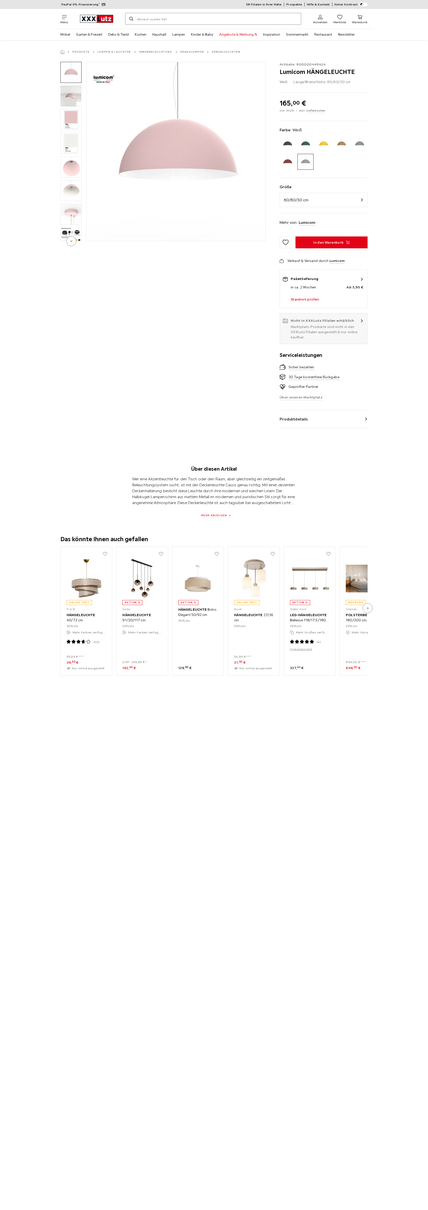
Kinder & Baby (202, 34)
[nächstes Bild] (368, 608)
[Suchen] (131, 19)
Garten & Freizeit (89, 34)
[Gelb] (324, 144)
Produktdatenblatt (301, 649)
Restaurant (323, 34)
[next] (71, 241)
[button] (70, 72)
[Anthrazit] (288, 144)
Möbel (65, 34)
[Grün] (359, 144)
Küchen (140, 34)
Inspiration (271, 34)
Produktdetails (294, 419)
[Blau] (305, 144)
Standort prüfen (305, 299)
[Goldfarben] (342, 144)
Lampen (178, 34)
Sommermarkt (297, 34)
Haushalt (159, 34)
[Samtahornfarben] (288, 162)
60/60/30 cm (296, 199)
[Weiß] (305, 162)
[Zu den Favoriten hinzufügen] (286, 242)
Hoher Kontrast (346, 4)
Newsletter (346, 34)
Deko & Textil (118, 34)
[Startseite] (62, 52)
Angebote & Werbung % (238, 34)
